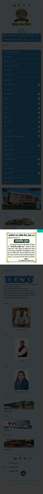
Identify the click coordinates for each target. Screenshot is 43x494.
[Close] (40, 231)
